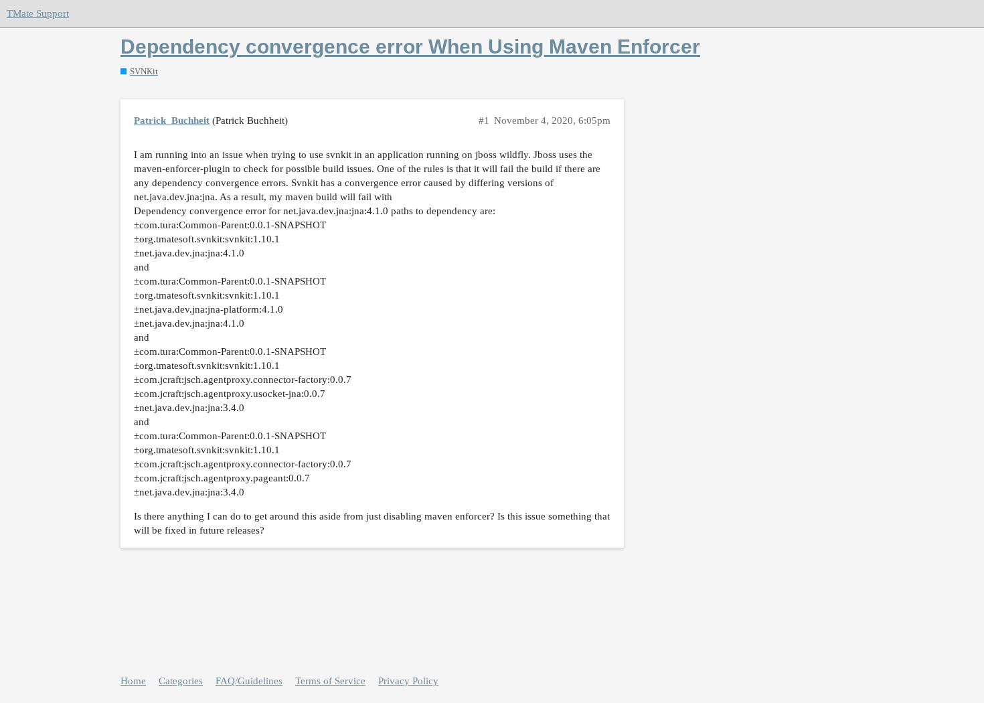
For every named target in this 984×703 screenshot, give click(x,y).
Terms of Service (330, 681)
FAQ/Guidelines (249, 681)
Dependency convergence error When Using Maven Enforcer (410, 46)
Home (133, 681)
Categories (181, 681)
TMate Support (38, 13)
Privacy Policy (408, 681)
